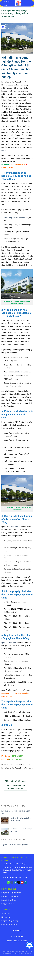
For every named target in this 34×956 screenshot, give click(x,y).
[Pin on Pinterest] (22, 882)
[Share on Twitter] (15, 882)
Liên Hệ (6, 41)
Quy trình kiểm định (8, 643)
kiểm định (14, 527)
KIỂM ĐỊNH (5, 6)
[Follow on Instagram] (16, 931)
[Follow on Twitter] (18, 931)
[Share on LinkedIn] (25, 882)
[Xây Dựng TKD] (18, 3)
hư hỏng (21, 372)
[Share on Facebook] (11, 882)
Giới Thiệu (7, 2)
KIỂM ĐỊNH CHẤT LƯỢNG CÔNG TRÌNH (6, 15)
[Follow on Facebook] (13, 931)
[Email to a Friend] (18, 882)
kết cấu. (4, 150)
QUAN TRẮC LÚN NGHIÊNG (7, 34)
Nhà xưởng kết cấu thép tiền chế (16, 218)
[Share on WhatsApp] (8, 882)
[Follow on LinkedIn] (20, 931)
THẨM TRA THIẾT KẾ (7, 26)
